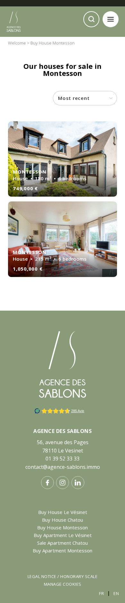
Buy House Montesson (62, 527)
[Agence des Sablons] (13, 37)
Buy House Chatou (62, 520)
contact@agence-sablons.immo (62, 466)
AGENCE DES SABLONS (62, 431)
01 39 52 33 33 (62, 458)
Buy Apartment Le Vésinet (63, 535)
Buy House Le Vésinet (62, 512)
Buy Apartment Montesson (62, 550)
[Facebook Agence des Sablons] (47, 483)
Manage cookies (62, 584)
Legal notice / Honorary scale (63, 576)
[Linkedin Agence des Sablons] (78, 483)
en (116, 593)
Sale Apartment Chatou (62, 543)
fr (101, 593)
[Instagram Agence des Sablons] (62, 483)
